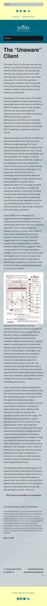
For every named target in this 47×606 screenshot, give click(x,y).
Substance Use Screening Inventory (17, 557)
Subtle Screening (37, 557)
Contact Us (16, 17)
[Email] (24, 11)
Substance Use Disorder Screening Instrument (21, 554)
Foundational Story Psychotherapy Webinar (33, 570)
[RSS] (29, 11)
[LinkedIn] (20, 11)
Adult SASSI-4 (11, 547)
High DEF (31, 547)
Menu (9, 38)
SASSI (10, 552)
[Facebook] (17, 11)
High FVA (12, 549)
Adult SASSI (10, 543)
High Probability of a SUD (26, 549)
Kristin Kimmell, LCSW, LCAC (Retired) (22, 507)
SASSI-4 (17, 552)
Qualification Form (28, 17)
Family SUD (22, 547)
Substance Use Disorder (30, 552)
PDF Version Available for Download (23, 495)
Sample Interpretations (24, 543)
